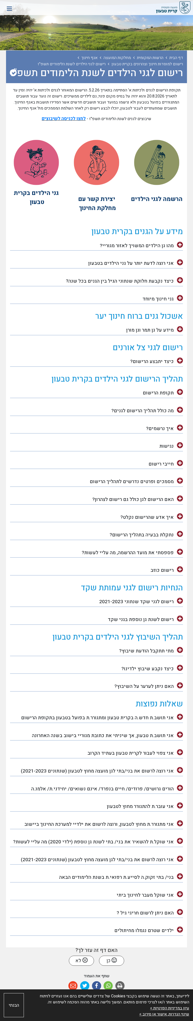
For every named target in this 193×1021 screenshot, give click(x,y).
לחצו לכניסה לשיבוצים (64, 118)
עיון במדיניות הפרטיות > (169, 1008)
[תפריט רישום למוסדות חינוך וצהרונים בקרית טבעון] (13, 73)
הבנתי (14, 1005)
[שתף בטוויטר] (84, 986)
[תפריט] (9, 9)
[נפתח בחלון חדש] (156, 162)
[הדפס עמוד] (120, 986)
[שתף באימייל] (73, 986)
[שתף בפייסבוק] (96, 986)
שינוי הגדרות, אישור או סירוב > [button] (164, 1014)
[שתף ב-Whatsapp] (108, 986)
